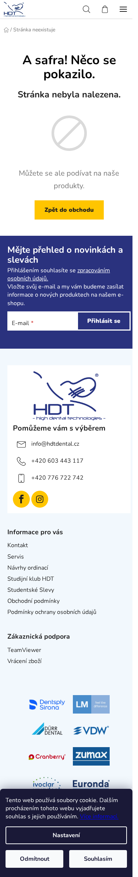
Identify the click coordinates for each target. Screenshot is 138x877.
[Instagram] (39, 499)
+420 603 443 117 (57, 461)
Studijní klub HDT (30, 579)
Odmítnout (34, 859)
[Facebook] (21, 499)
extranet (18, 672)
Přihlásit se (103, 321)
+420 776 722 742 (57, 478)
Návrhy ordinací (27, 568)
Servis (15, 557)
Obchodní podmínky (33, 601)
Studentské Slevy (30, 590)
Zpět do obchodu (69, 210)
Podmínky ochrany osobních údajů (51, 612)
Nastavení (66, 835)
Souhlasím (98, 859)
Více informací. (99, 816)
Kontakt (17, 545)
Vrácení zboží (24, 661)
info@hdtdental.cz (55, 444)
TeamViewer (24, 650)
